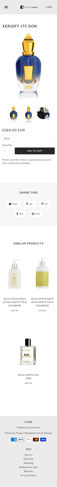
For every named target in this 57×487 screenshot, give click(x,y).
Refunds (28, 471)
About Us (28, 459)
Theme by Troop (13, 433)
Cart (49, 7)
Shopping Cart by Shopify (38, 433)
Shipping (28, 463)
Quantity (6, 145)
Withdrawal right (28, 467)
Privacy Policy (28, 475)
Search (29, 454)
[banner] (29, 7)
